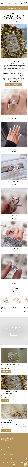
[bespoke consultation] (14, 355)
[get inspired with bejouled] (14, 411)
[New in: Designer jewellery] (14, 382)
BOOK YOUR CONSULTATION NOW (13, 84)
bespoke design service (7, 70)
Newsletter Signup (7, 454)
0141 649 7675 (6, 447)
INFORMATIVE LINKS (6, 458)
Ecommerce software (19, 462)
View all (14, 291)
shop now (5, 400)
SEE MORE (14, 118)
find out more (6, 371)
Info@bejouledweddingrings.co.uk (10, 450)
